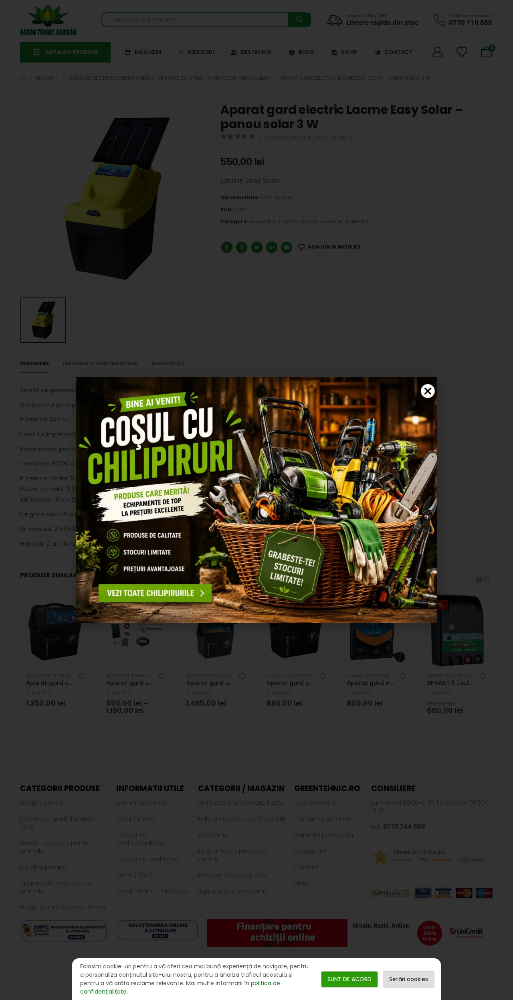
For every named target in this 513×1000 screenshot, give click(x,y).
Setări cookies (408, 979)
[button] (428, 391)
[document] (256, 500)
